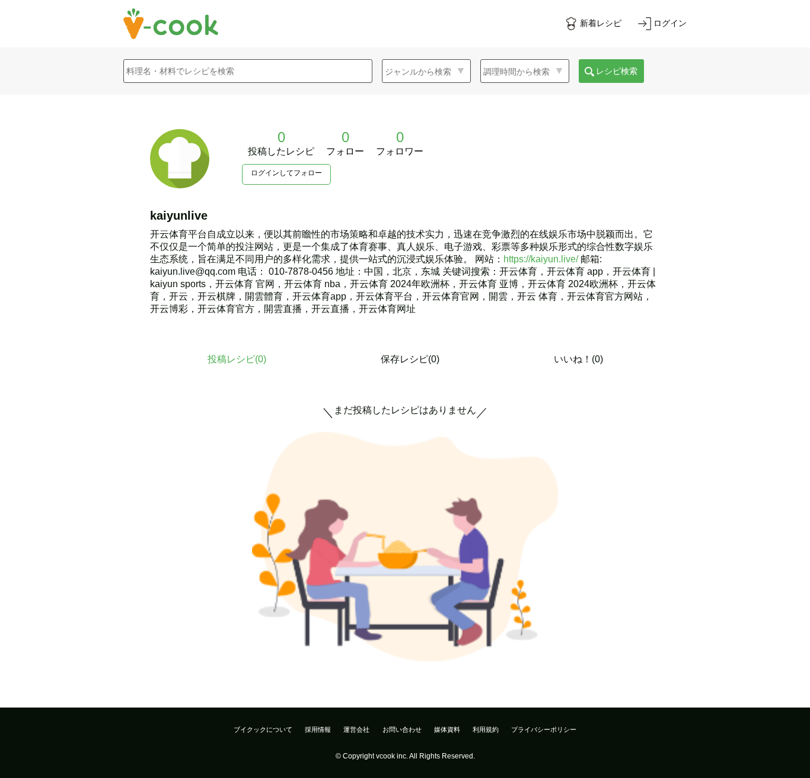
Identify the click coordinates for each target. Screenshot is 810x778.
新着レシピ (600, 23)
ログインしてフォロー (286, 173)
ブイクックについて (263, 729)
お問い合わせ (402, 729)
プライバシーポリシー (543, 729)
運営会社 (356, 729)
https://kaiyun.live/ (540, 259)
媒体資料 (447, 729)
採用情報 (318, 729)
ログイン (670, 23)
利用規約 (486, 729)
